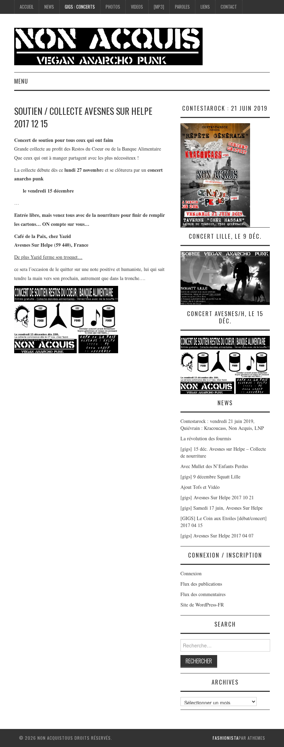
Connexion (191, 573)
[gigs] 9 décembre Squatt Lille (210, 476)
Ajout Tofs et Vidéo (200, 487)
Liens (205, 6)
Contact (229, 6)
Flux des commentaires (202, 594)
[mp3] (159, 6)
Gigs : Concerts (80, 6)
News (49, 6)
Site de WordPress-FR (202, 604)
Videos (137, 6)
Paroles (182, 6)
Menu (21, 81)
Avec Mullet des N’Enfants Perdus (214, 466)
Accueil (27, 6)
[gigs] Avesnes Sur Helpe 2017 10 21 (217, 497)
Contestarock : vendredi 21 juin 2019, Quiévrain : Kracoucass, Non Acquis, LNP (222, 424)
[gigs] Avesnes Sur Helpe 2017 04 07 (217, 535)
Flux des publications (201, 583)
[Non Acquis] (108, 45)
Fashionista (226, 738)
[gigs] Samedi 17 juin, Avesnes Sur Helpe (221, 507)
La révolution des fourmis (205, 438)
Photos (113, 6)
